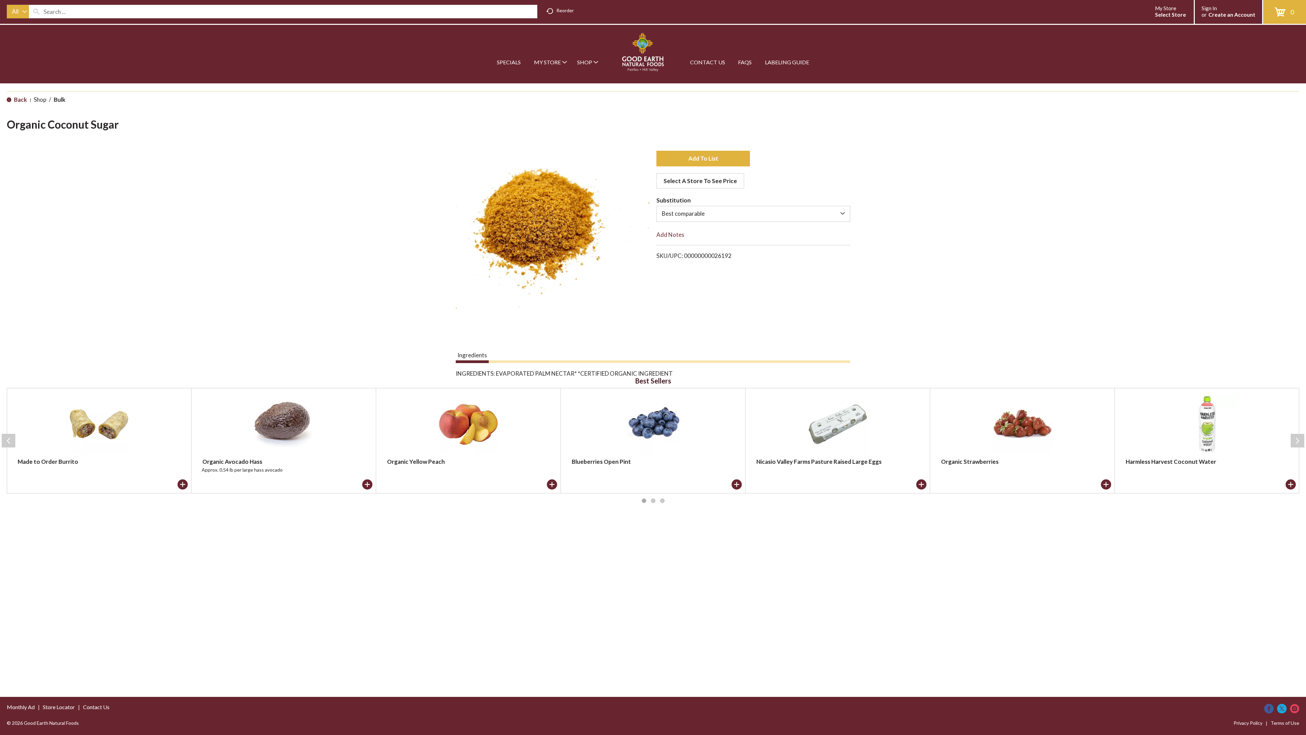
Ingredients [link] (472, 355)
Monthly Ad (21, 707)
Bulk (59, 99)
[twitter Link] (1282, 709)
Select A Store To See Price (700, 180)
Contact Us (96, 707)
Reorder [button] (565, 10)
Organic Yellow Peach (416, 461)
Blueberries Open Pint (601, 461)
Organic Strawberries (970, 461)
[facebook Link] (1269, 709)
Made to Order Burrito (48, 461)
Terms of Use (1285, 723)
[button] (703, 158)
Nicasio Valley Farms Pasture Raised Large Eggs (819, 461)
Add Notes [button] (670, 234)
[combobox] (18, 11)
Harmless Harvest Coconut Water (1171, 461)
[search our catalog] (36, 11)
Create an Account (1231, 14)
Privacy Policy (1248, 723)
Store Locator (59, 707)
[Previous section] (8, 440)
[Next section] (1297, 440)
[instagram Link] (1294, 709)
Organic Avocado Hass (232, 461)
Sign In (1209, 8)
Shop (40, 99)
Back (20, 99)
